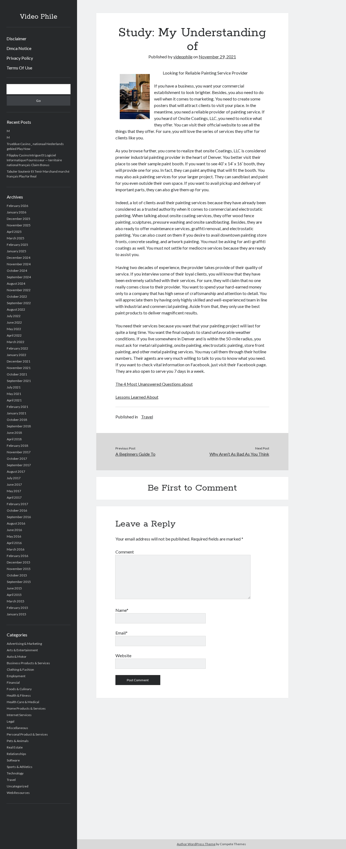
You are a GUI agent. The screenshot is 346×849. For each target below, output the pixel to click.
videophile (182, 56)
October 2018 (17, 420)
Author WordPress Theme (196, 844)
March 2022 (15, 342)
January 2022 (16, 355)
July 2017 (14, 478)
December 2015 (18, 562)
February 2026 (17, 206)
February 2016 (17, 556)
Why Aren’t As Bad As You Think (239, 454)
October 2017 (17, 459)
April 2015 (14, 595)
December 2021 (18, 361)
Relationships (16, 754)
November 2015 (19, 569)
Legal (10, 721)
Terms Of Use (19, 67)
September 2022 (19, 303)
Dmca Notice (18, 48)
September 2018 (19, 426)
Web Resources (18, 793)
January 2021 (16, 413)
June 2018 (14, 433)
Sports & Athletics (19, 767)
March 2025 (15, 238)
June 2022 (14, 322)
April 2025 (14, 232)
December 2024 (18, 258)
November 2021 (19, 368)
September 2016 (19, 517)
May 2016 (14, 536)
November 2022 (19, 290)
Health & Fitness (19, 695)
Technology (15, 773)
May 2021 (14, 394)
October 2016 (17, 510)
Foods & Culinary (19, 689)
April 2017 (14, 497)
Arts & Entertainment (22, 650)
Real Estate (15, 747)
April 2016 (14, 543)
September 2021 (19, 381)
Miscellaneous (17, 728)
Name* (121, 610)
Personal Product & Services (27, 734)
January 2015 (16, 614)
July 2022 (14, 316)
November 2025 (19, 225)
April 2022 (14, 335)
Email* (121, 632)
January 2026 (16, 212)
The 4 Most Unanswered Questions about (154, 384)
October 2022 (17, 296)
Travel (11, 780)
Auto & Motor (16, 657)
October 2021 (17, 374)
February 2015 (17, 608)
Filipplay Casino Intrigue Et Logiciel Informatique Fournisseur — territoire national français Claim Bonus (34, 160)
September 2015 (19, 582)
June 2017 (14, 484)
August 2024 (16, 283)
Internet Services (19, 715)
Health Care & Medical (23, 702)
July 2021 (14, 387)
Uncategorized (17, 786)
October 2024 (17, 271)
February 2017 (17, 504)
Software (13, 760)
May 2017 (14, 491)
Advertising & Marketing (24, 644)
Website (123, 655)
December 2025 (18, 219)
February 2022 (17, 348)
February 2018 (17, 446)
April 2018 (14, 439)
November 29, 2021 (217, 56)
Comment (124, 551)
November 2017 (19, 452)
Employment (16, 676)
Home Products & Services (26, 708)
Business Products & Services (28, 663)
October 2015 (17, 575)
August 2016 (16, 523)
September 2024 (19, 277)
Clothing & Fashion (20, 669)
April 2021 (14, 400)
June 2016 (14, 530)
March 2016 (15, 549)
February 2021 (17, 407)
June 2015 (14, 588)
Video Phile (38, 16)
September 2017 (19, 465)
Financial (13, 682)
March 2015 (15, 601)
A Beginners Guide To (135, 454)
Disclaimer (16, 38)
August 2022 (16, 309)
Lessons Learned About (136, 397)
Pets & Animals (18, 741)
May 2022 (14, 329)
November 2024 (19, 264)
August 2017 (16, 471)
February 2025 (17, 245)
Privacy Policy (19, 58)
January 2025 (16, 251)
